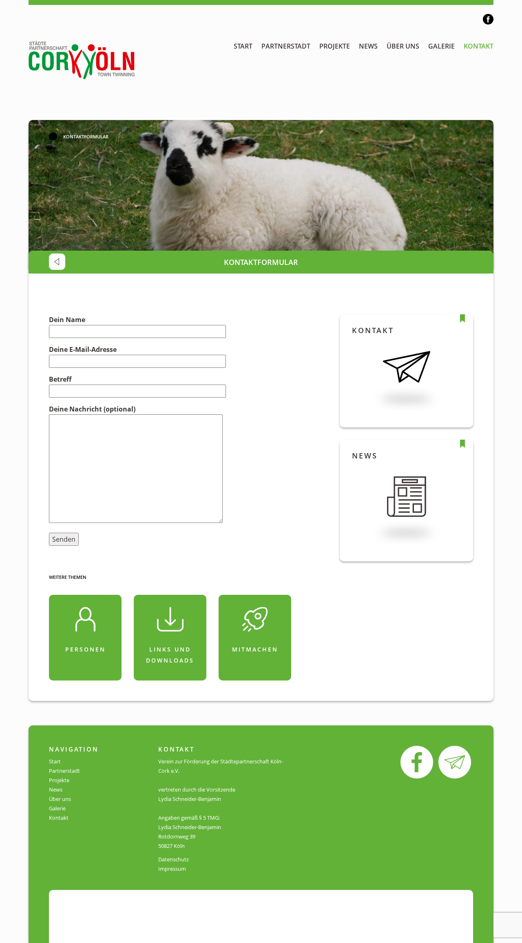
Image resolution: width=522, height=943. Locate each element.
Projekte (334, 46)
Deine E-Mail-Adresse (83, 349)
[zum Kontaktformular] (454, 761)
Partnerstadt (285, 46)
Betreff (60, 379)
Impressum (172, 868)
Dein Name (67, 319)
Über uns (403, 46)
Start (243, 46)
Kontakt (478, 46)
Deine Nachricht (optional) (92, 409)
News (368, 46)
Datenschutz (173, 859)
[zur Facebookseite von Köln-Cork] (416, 761)
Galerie (441, 46)
